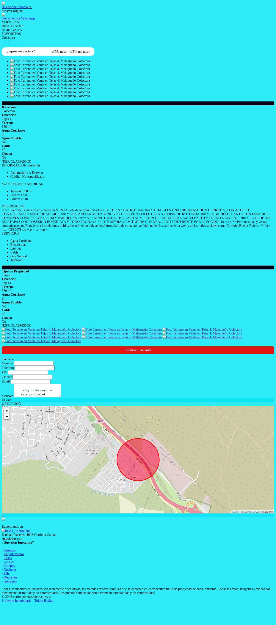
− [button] (7, 416)
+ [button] (7, 410)
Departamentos (14, 554)
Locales (9, 562)
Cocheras (10, 569)
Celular (7, 377)
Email (6, 381)
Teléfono (8, 368)
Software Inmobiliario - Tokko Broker (27, 600)
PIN (4, 372)
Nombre (7, 363)
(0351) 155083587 (18, 531)
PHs (6, 573)
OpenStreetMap (251, 511)
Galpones (10, 581)
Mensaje (7, 396)
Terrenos (10, 550)
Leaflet (235, 511)
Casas (8, 558)
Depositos (10, 577)
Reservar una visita (138, 350)
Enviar (6, 400)
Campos (9, 565)
